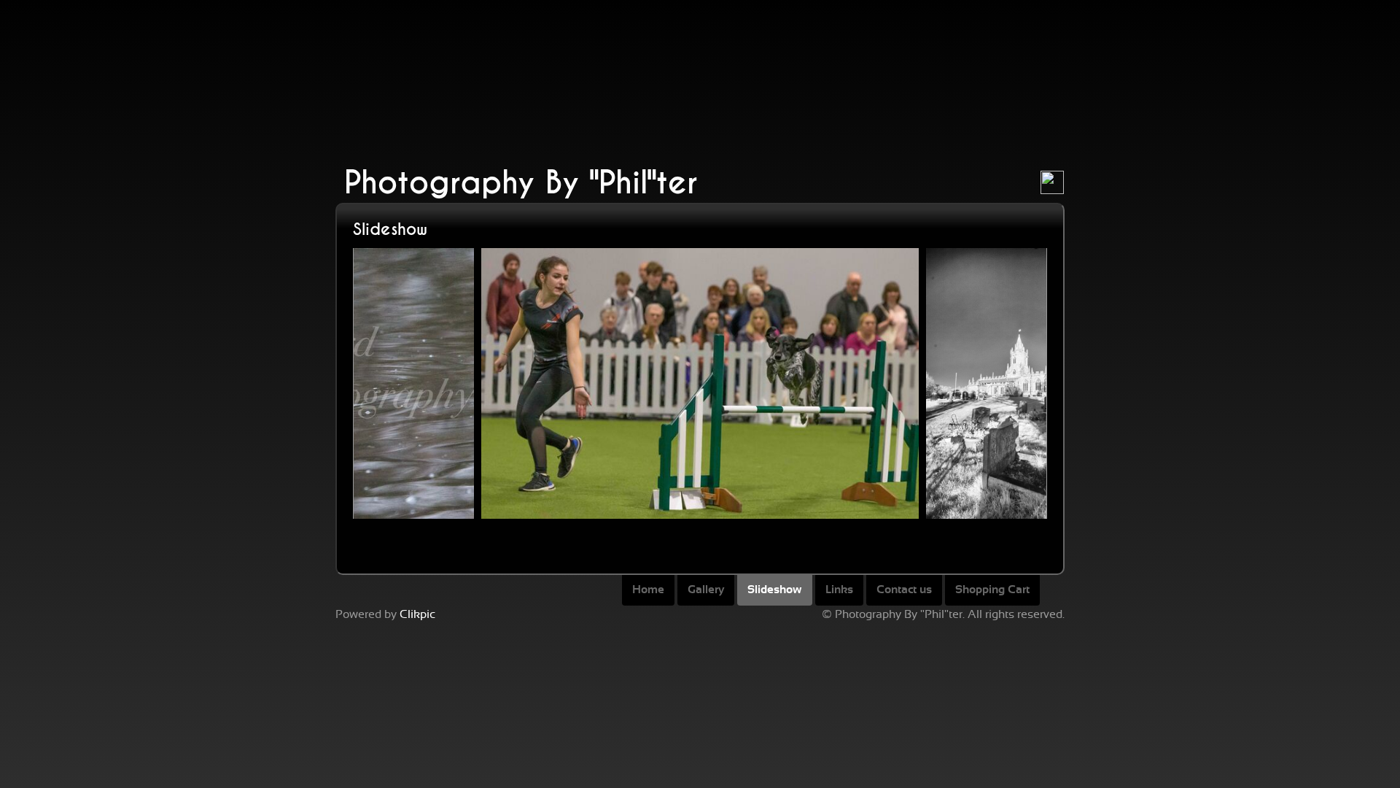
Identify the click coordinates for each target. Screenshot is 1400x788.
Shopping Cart (992, 589)
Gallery (706, 589)
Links (839, 589)
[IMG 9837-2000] (1016, 383)
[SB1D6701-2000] (700, 383)
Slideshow (774, 589)
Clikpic (417, 614)
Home (648, 589)
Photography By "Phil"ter (520, 183)
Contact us (904, 589)
